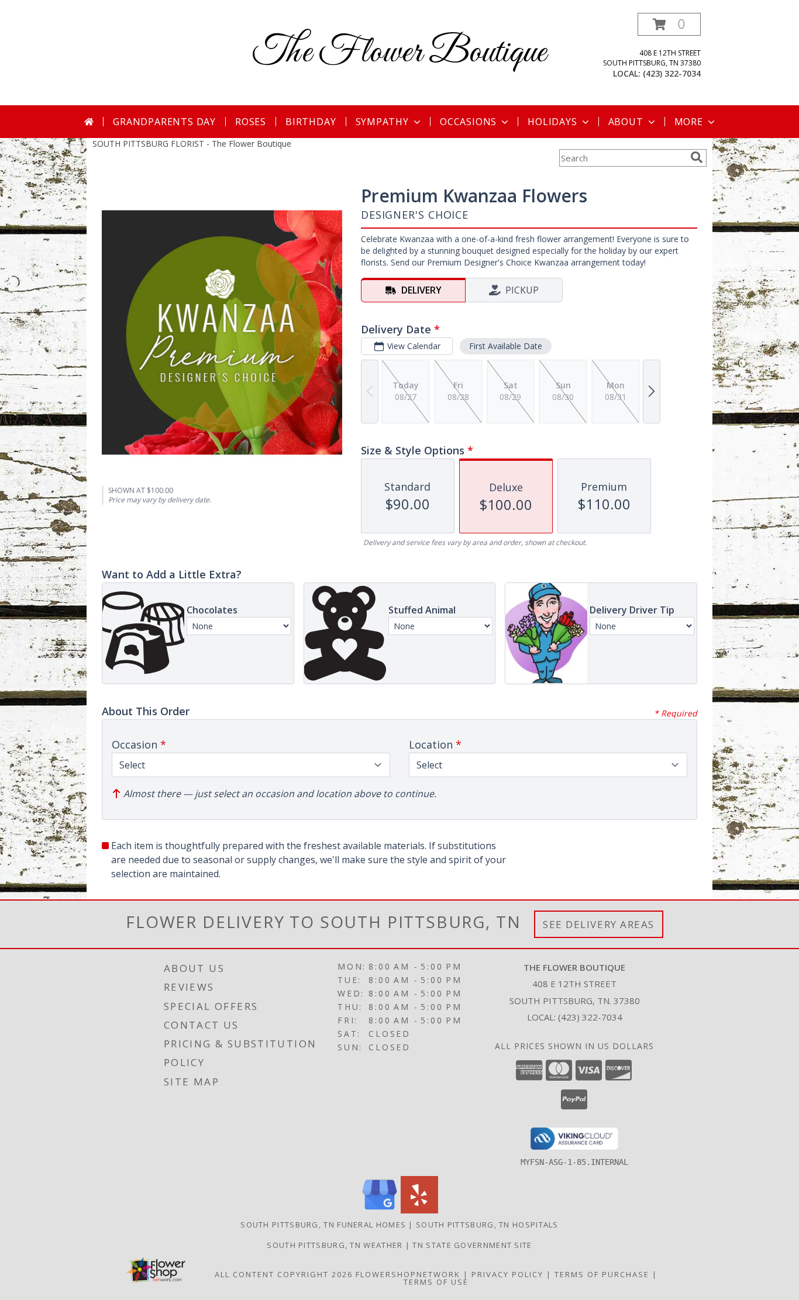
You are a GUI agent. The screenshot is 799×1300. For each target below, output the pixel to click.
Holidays (552, 121)
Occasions (468, 121)
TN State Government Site (472, 1245)
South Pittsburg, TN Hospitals (487, 1224)
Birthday (310, 121)
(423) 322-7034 (672, 73)
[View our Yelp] (419, 1210)
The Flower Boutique (399, 53)
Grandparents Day (164, 121)
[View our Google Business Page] (379, 1210)
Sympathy (382, 121)
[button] (669, 24)
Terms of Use (436, 1282)
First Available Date (505, 345)
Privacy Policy (507, 1274)
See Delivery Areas (599, 924)
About (625, 121)
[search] (696, 157)
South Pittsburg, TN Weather (334, 1245)
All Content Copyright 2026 (284, 1274)
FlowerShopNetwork (408, 1274)
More (688, 121)
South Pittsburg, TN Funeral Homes (323, 1224)
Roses (250, 121)
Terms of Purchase (602, 1274)
